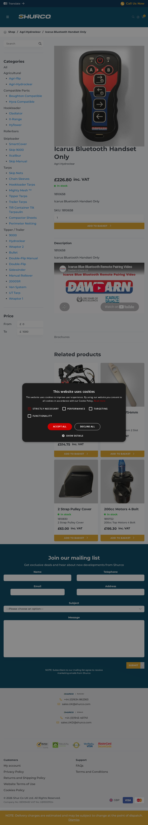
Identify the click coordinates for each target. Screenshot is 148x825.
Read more (99, 400)
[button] (74, 435)
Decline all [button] (87, 426)
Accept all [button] (60, 426)
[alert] (74, 412)
